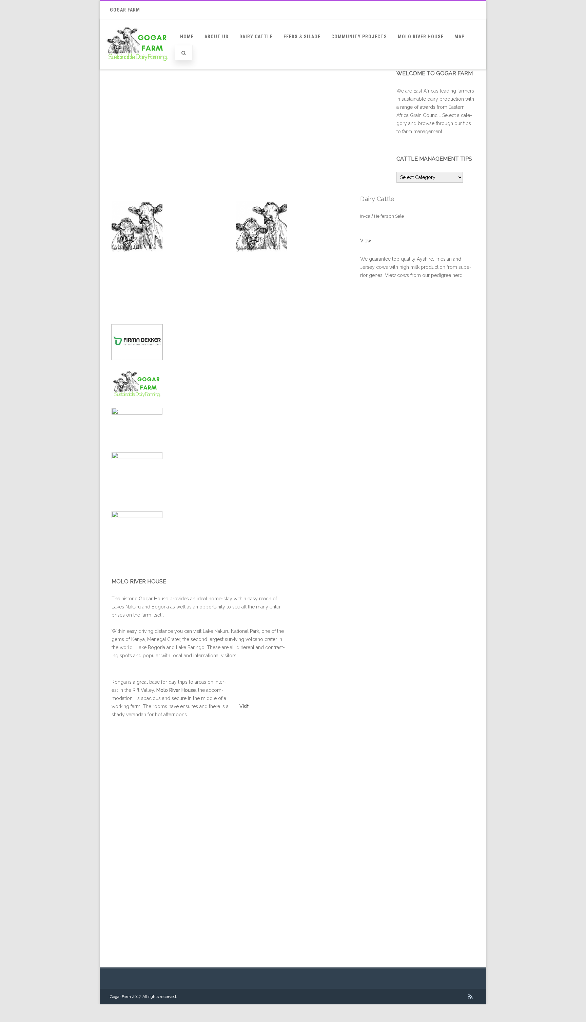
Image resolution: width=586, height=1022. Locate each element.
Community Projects (359, 36)
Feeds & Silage (302, 36)
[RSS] (470, 996)
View (365, 240)
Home (187, 36)
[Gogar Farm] (137, 67)
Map (459, 36)
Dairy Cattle (256, 36)
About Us (216, 36)
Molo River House (421, 36)
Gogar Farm (125, 10)
